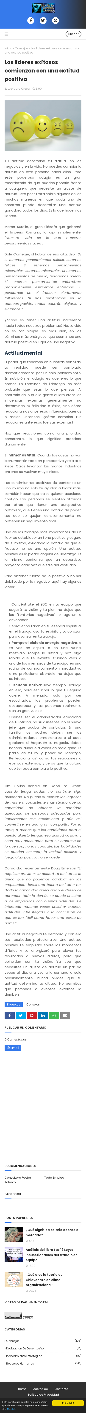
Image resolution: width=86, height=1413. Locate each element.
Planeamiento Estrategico (43, 1356)
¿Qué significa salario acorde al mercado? (52, 1232)
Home (22, 1389)
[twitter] (43, 20)
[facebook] (30, 20)
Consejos (21, 48)
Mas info (11, 1409)
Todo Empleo (54, 1177)
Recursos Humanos (43, 1363)
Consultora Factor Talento (18, 1179)
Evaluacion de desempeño (43, 1348)
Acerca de (40, 1389)
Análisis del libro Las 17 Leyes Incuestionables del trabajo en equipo (52, 1254)
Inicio (8, 48)
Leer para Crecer (19, 89)
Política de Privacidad (43, 1395)
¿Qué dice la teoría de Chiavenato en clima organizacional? (44, 1279)
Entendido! (68, 1403)
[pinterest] (55, 20)
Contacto (61, 1389)
